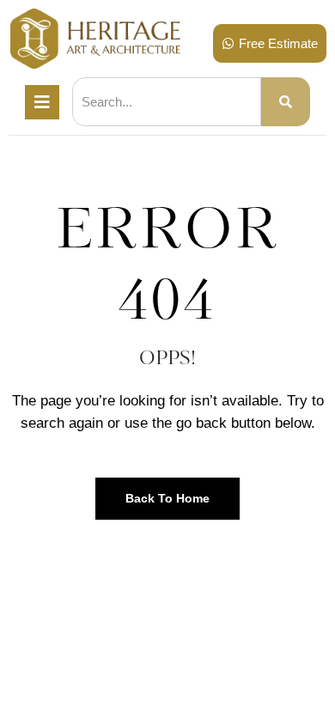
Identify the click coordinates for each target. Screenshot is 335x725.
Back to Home (167, 498)
